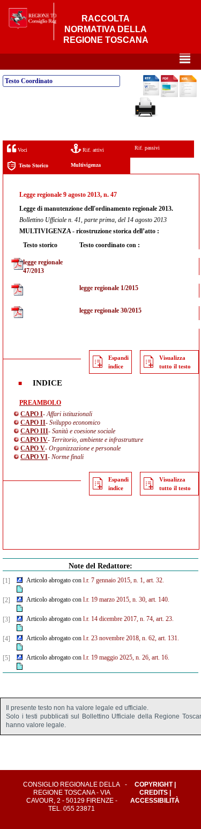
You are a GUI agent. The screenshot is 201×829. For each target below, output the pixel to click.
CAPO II (33, 422)
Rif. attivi (92, 150)
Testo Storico (33, 165)
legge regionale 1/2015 (108, 288)
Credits (153, 792)
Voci (21, 150)
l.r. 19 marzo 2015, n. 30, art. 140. (126, 599)
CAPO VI (34, 457)
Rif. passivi (147, 148)
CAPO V (32, 448)
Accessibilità (155, 800)
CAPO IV (34, 439)
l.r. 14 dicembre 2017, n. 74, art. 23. (128, 619)
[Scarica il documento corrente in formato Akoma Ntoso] (188, 95)
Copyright (154, 784)
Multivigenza (86, 165)
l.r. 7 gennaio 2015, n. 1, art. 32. (123, 580)
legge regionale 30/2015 (110, 310)
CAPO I (31, 414)
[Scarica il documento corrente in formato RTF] (151, 93)
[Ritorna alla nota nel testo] (20, 580)
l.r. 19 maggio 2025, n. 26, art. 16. (126, 657)
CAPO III (34, 431)
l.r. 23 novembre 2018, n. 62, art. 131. (131, 638)
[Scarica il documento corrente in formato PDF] (169, 95)
